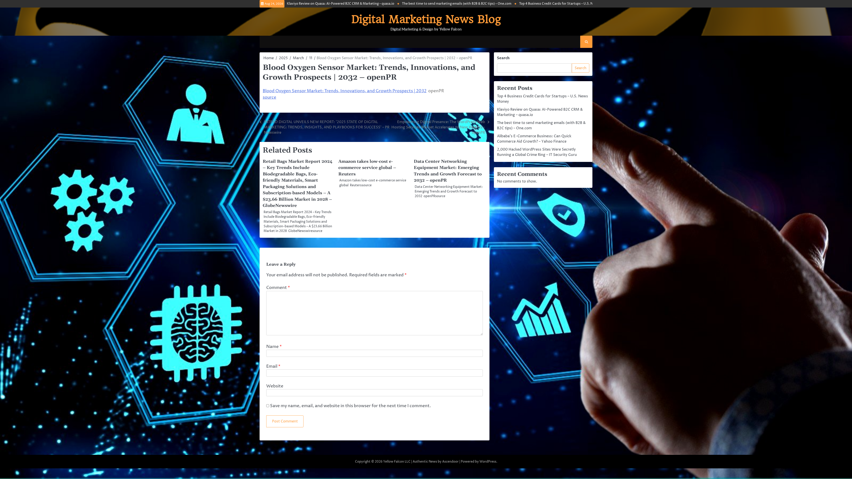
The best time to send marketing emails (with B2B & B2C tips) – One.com (404, 4)
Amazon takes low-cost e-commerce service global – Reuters (367, 168)
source (269, 97)
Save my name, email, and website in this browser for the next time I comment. (350, 406)
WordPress (487, 461)
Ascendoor (450, 461)
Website (274, 386)
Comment (278, 288)
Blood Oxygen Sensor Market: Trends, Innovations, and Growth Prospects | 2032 (344, 91)
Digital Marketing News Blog (426, 19)
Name (274, 346)
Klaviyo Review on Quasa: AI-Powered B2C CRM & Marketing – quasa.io (288, 4)
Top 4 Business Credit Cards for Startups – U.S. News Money (512, 4)
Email (273, 366)
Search (503, 58)
